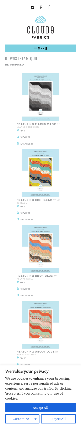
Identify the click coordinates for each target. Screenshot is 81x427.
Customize (21, 419)
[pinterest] (41, 7)
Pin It (23, 131)
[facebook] (49, 7)
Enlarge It (27, 144)
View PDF (26, 137)
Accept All (40, 408)
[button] (40, 48)
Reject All (58, 419)
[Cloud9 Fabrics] (40, 37)
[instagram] (32, 7)
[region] (40, 396)
